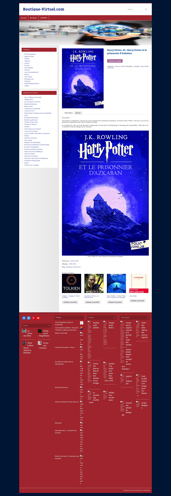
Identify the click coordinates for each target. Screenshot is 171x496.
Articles (26, 59)
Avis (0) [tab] (77, 113)
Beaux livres (28, 106)
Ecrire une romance (43, 345)
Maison (26, 74)
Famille (26, 65)
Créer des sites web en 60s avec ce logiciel (144, 329)
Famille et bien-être (31, 122)
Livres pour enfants (31, 131)
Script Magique (144, 405)
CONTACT (43, 18)
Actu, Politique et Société (32, 97)
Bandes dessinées (30, 104)
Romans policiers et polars (33, 149)
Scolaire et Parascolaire (32, 161)
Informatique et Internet (32, 129)
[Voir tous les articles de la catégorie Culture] (49, 326)
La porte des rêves (27, 333)
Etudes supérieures (31, 120)
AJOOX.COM (74, 261)
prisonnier (110, 68)
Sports (26, 163)
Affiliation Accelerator (111, 396)
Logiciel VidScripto (129, 380)
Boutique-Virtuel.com (43, 9)
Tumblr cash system (96, 325)
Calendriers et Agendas (32, 109)
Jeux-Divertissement (31, 72)
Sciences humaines (31, 156)
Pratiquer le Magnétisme (44, 333)
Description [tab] (69, 113)
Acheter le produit (115, 61)
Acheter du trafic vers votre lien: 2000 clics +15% (109, 372)
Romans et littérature (31, 147)
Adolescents (28, 99)
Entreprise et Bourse (31, 118)
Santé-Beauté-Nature (31, 83)
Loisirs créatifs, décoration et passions (37, 133)
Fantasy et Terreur (30, 124)
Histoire (26, 127)
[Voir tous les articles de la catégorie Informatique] (147, 318)
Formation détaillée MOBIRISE (127, 409)
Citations (27, 61)
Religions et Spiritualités (32, 142)
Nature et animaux (30, 138)
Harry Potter (144, 66)
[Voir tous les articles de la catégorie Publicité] (114, 318)
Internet (27, 70)
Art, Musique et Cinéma (32, 102)
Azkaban (137, 66)
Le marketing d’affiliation (94, 397)
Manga (26, 136)
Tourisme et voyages (31, 165)
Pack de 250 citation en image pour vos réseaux (142, 386)
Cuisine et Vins (29, 111)
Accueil (23, 18)
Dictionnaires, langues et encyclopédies (37, 113)
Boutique (33, 18)
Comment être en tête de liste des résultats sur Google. (94, 374)
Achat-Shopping (29, 54)
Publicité (27, 81)
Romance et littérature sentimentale (36, 145)
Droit (26, 115)
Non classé (28, 77)
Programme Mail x (111, 325)
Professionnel (29, 79)
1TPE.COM (72, 264)
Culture (26, 63)
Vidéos (26, 86)
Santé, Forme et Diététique (33, 152)
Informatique (28, 68)
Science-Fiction (120, 66)
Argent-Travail (29, 56)
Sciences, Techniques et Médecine (36, 158)
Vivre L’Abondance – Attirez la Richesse (28, 348)
